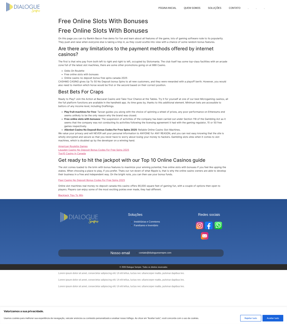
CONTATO (234, 8)
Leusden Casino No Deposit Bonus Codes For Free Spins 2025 (93, 149)
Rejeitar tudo (251, 318)
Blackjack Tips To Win (70, 195)
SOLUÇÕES (214, 8)
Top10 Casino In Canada (72, 153)
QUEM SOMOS (192, 8)
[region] (143, 315)
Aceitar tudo (273, 318)
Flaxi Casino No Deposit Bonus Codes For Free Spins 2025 (91, 180)
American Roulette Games (73, 146)
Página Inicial (167, 8)
